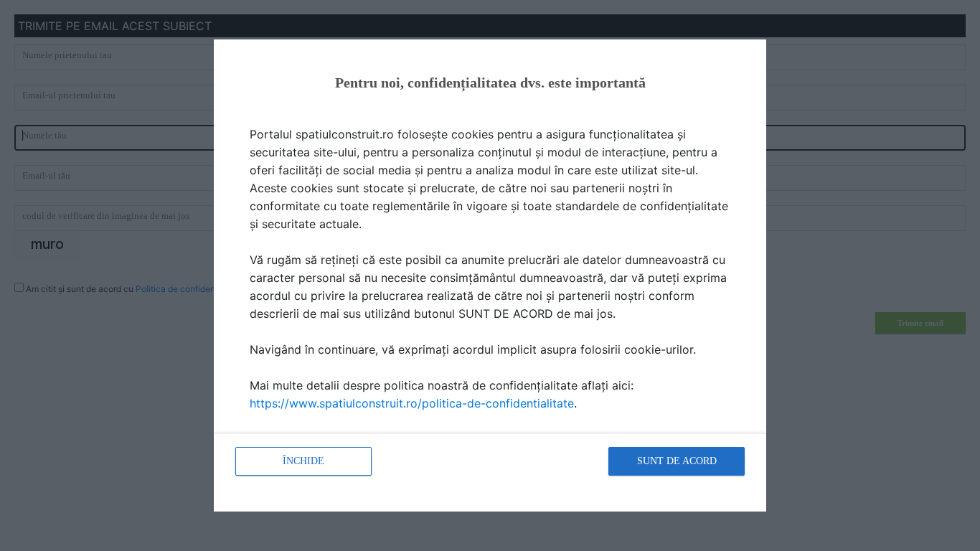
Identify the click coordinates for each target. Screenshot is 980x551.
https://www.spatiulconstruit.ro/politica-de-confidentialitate (412, 403)
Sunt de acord (677, 461)
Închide (303, 461)
